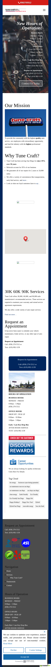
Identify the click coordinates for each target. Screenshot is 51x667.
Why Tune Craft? (16, 578)
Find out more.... (11, 314)
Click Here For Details (17, 472)
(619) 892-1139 (37, 66)
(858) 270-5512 (36, 42)
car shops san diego (33, 490)
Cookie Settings (35, 650)
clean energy (13, 494)
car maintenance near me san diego (20, 486)
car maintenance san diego (17, 490)
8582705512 (25, 3)
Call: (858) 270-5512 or (27, 364)
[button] (26, 238)
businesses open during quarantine (28, 482)
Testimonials (11, 582)
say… (38, 183)
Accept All (24, 657)
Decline (14, 650)
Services (9, 575)
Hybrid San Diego (15, 506)
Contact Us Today (31, 83)
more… (25, 180)
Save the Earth (40, 506)
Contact (9, 585)
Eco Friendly (34, 494)
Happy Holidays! (15, 502)
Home (9, 571)
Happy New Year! (27, 502)
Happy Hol (29, 498)
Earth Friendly (23, 494)
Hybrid (38, 502)
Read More (7, 643)
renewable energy (28, 506)
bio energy (13, 482)
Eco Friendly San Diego (17, 498)
